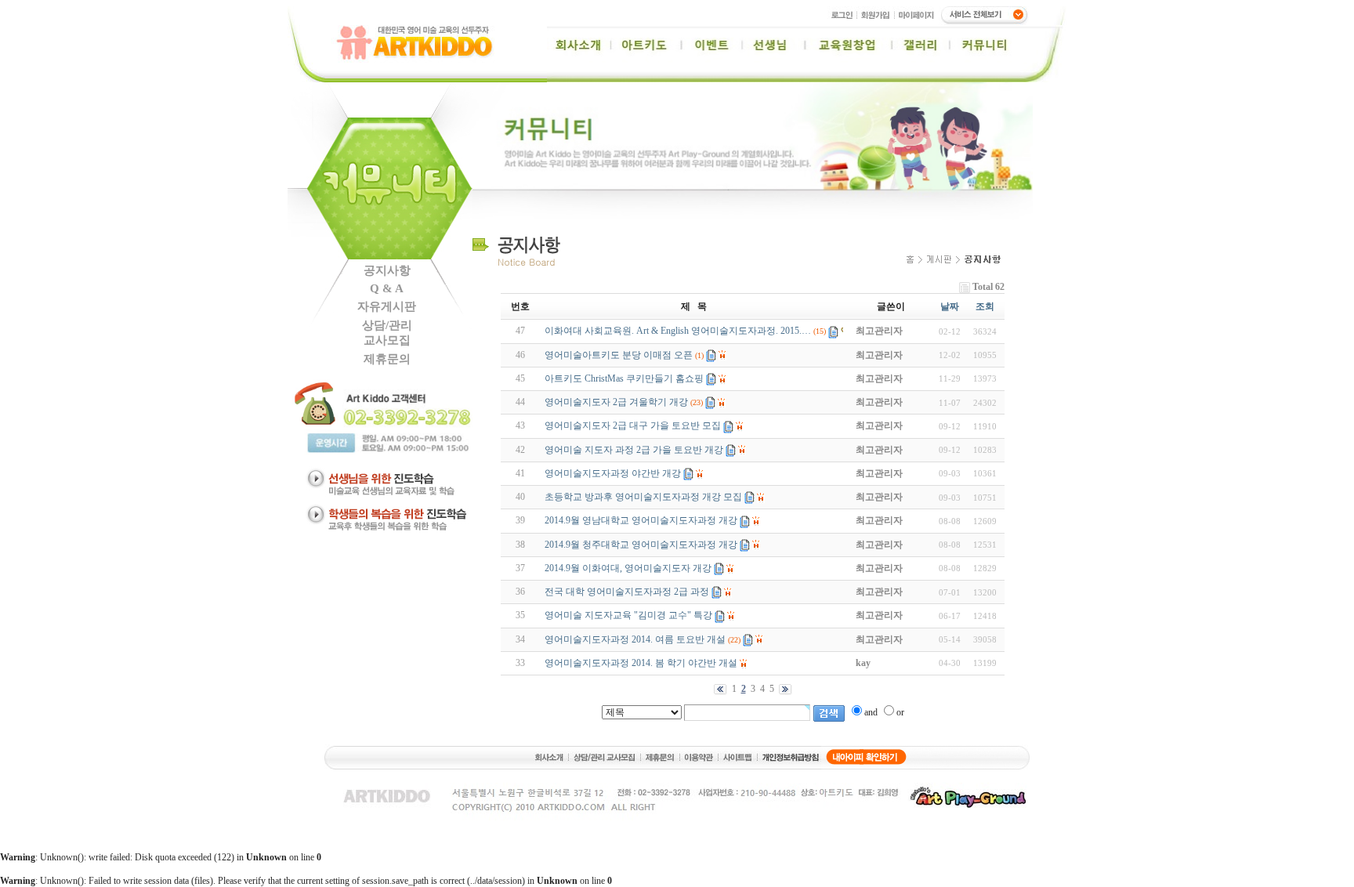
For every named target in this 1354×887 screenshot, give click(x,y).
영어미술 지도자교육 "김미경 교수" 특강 (628, 615)
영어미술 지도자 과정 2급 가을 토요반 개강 (634, 449)
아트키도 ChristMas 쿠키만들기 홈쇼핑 (624, 378)
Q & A (387, 288)
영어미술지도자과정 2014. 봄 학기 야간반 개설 (641, 662)
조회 (985, 306)
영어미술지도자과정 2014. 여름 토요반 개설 (635, 639)
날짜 (949, 306)
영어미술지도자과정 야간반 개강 (613, 473)
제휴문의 (387, 359)
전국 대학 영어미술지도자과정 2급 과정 (627, 591)
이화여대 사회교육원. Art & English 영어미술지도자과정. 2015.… (678, 330)
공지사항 (387, 270)
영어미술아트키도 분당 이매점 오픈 (619, 354)
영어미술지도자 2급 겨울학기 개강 (616, 401)
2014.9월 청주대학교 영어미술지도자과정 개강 (641, 544)
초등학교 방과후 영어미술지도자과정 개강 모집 (643, 496)
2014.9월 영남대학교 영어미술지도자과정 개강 (641, 520)
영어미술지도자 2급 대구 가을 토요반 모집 (633, 425)
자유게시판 (386, 306)
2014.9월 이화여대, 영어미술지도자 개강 (628, 568)
